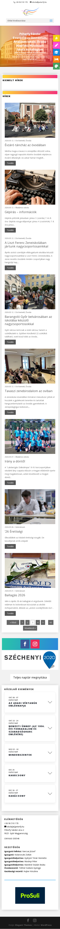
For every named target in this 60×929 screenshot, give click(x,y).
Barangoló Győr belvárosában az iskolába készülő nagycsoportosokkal (28, 320)
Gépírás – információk (21, 212)
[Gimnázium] (56, 52)
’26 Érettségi (14, 531)
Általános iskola (22, 207)
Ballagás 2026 (15, 595)
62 (51, 622)
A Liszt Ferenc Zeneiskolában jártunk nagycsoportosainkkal (26, 244)
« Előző (13, 622)
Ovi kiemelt (20, 140)
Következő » (30, 628)
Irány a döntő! (15, 461)
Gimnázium (20, 527)
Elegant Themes (23, 925)
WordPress (46, 925)
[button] (51, 21)
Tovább (10, 163)
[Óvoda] (56, 38)
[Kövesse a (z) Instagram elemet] (35, 644)
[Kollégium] (56, 59)
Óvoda (28, 140)
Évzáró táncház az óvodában (25, 145)
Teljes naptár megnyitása (30, 677)
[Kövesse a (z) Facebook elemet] (25, 644)
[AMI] (56, 66)
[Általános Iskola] (56, 45)
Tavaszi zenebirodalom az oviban (29, 391)
